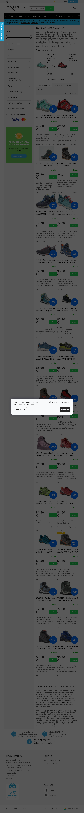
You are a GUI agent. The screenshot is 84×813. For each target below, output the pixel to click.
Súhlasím (65, 409)
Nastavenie (20, 409)
